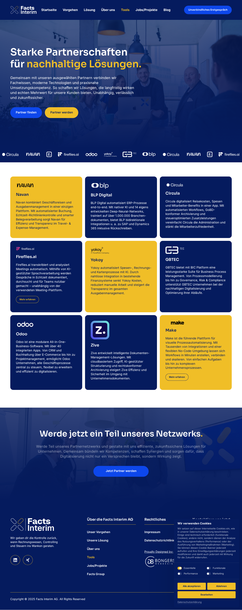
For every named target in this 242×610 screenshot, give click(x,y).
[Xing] (28, 560)
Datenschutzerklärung (190, 602)
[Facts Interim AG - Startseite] (23, 10)
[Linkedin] (15, 560)
